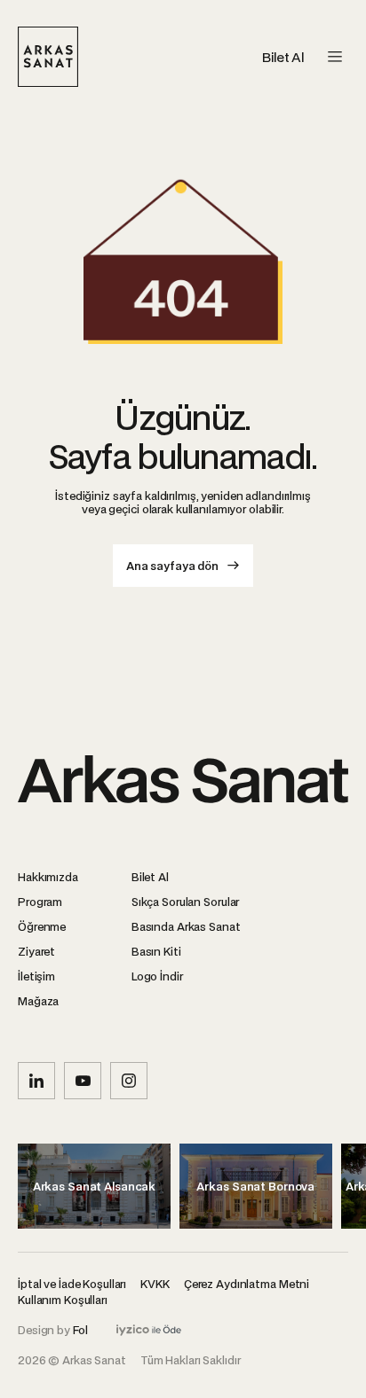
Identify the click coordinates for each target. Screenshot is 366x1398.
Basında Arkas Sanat (186, 925)
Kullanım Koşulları (62, 1299)
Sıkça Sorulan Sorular (185, 901)
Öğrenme (42, 925)
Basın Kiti (156, 950)
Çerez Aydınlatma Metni (246, 1283)
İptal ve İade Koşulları (72, 1283)
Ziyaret (36, 950)
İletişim (36, 975)
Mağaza (38, 1000)
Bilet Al (283, 57)
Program (40, 901)
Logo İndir (157, 975)
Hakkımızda (48, 876)
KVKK (155, 1283)
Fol (80, 1329)
